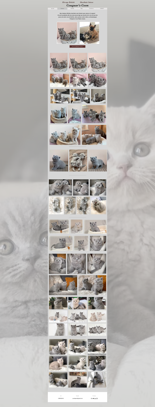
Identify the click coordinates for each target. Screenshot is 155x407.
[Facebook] (91, 398)
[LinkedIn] (95, 398)
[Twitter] (93, 398)
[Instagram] (97, 398)
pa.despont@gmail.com (78, 398)
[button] (58, 303)
